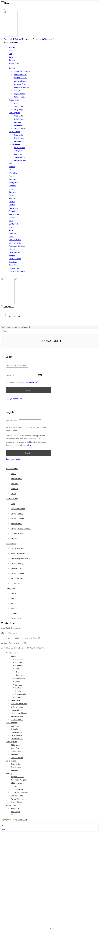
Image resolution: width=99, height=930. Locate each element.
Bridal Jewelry (19, 97)
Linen (11, 227)
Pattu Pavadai (19, 147)
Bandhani (12, 179)
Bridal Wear (13, 265)
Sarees (12, 249)
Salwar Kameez (20, 160)
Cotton (12, 201)
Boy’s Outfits (11, 761)
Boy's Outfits (14, 132)
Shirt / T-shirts (20, 128)
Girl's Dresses (14, 144)
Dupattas (13, 262)
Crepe (11, 236)
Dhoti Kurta (18, 116)
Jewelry (12, 60)
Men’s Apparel (11, 742)
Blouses (12, 255)
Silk (10, 170)
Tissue (11, 189)
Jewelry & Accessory (22, 71)
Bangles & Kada (20, 78)
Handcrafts (18, 106)
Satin (11, 220)
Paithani (12, 176)
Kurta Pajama (19, 119)
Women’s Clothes (13, 653)
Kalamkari (12, 192)
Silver (16, 103)
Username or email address (18, 365)
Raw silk (12, 198)
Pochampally (14, 208)
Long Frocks (14, 268)
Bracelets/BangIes (21, 87)
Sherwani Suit (19, 141)
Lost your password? (29, 382)
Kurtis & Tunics (15, 240)
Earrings (17, 90)
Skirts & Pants (15, 243)
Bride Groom (19, 125)
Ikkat (11, 163)
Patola (11, 195)
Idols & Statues (20, 81)
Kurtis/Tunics (19, 151)
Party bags (18, 109)
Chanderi (12, 186)
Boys (11, 57)
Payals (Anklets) (20, 74)
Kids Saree (18, 154)
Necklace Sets (20, 84)
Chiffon (12, 205)
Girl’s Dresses (11, 723)
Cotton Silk (13, 224)
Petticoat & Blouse (17, 246)
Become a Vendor (13, 459)
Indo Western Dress (17, 271)
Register (28, 453)
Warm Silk (13, 173)
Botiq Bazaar (21, 820)
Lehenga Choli (19, 157)
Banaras (12, 166)
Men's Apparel (14, 113)
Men (10, 53)
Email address (12, 420)
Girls (10, 50)
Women (12, 47)
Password (10, 375)
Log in (28, 390)
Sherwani (17, 122)
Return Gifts (14, 63)
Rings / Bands (19, 93)
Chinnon (12, 217)
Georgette (13, 182)
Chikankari (13, 211)
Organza (12, 233)
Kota (11, 230)
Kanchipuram (14, 214)
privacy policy (25, 445)
